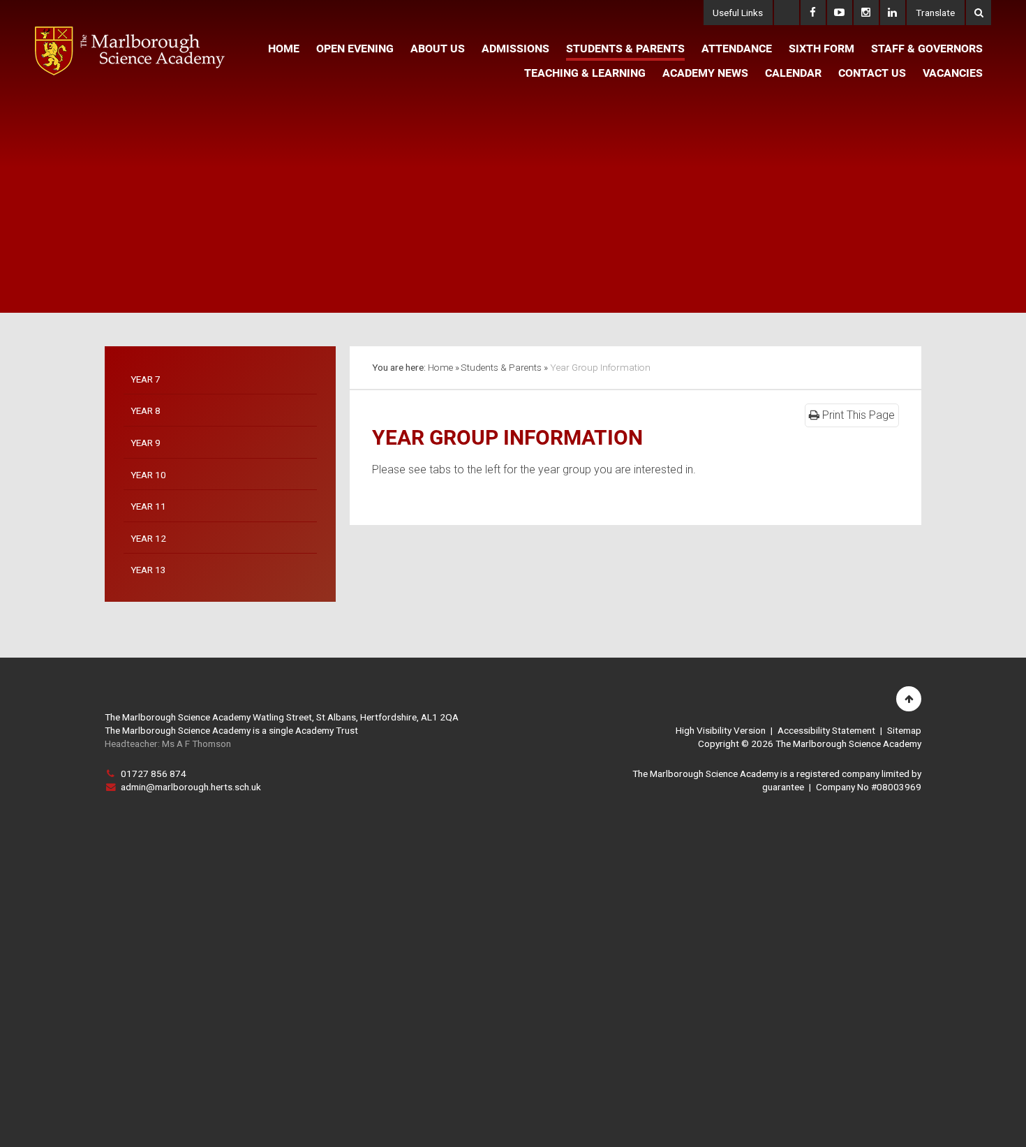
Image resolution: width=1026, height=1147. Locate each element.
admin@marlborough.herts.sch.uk (191, 786)
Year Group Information (600, 367)
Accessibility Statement (826, 730)
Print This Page (857, 415)
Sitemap (904, 730)
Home (440, 367)
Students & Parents (501, 367)
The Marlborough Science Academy (130, 51)
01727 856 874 (153, 773)
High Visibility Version (721, 730)
